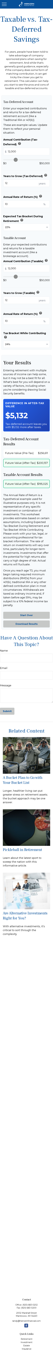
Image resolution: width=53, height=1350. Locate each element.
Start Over (26, 615)
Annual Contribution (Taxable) (25, 261)
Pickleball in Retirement (22, 849)
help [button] (19, 143)
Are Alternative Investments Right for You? (25, 916)
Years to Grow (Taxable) (21, 292)
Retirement (26, 1339)
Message (5, 685)
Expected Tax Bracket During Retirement (23, 219)
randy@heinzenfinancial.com (26, 1321)
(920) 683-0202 (30, 1305)
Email (3, 668)
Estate (26, 1345)
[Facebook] (26, 1325)
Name (4, 650)
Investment (26, 1342)
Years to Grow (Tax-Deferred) (25, 175)
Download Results (27, 624)
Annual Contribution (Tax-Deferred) (20, 142)
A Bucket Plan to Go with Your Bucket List (22, 780)
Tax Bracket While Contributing (24, 336)
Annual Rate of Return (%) (22, 196)
